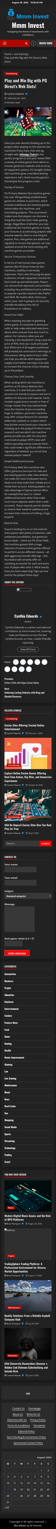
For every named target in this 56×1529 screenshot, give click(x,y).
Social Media (10, 1127)
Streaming (9, 1141)
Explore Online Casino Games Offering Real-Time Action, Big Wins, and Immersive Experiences (28, 777)
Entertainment (11, 1009)
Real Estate (10, 1106)
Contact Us (18, 1408)
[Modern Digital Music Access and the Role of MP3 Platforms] (28, 1196)
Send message (17, 953)
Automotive (10, 974)
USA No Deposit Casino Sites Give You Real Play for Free (27, 827)
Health (7, 1050)
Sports (7, 1134)
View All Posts (28, 649)
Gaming (8, 1043)
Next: (24, 692)
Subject (8, 891)
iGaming (8, 1064)
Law (6, 1071)
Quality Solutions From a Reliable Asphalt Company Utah (27, 1317)
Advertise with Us (17, 1419)
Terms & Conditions (18, 1425)
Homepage (34, 1408)
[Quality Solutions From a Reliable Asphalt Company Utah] (28, 1296)
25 (14, 1495)
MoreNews (20, 1525)
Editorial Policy (26, 1431)
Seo (6, 1113)
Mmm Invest (28, 25)
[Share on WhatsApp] (37, 662)
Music (7, 1092)
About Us (18, 1414)
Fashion (8, 1015)
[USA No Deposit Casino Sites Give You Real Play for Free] (28, 805)
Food (6, 1029)
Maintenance (10, 1085)
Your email (10, 877)
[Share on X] (23, 662)
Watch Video (45, 43)
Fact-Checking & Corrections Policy (26, 1437)
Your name (11, 864)
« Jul (6, 1507)
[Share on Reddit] (7, 669)
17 (8, 1489)
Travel (7, 1162)
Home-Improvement (14, 1057)
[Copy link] (29, 669)
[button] (4, 43)
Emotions (9, 1002)
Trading (8, 1155)
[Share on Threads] (21, 669)
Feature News (11, 1022)
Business (8, 981)
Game (7, 1036)
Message (9, 904)
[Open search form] (26, 43)
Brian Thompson (14, 1223)
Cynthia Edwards (16, 93)
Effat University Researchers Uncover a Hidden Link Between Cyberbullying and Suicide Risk (26, 1367)
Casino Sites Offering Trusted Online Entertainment (24, 727)
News (7, 1099)
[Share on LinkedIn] (30, 662)
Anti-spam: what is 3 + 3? (19, 938)
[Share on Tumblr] (14, 669)
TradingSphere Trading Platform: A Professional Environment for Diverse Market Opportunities (25, 1267)
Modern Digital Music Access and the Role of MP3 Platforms (27, 1217)
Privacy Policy (38, 1419)
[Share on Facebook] (16, 662)
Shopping (9, 1120)
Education (9, 995)
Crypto (7, 988)
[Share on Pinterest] (44, 662)
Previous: (21, 680)
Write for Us (33, 1414)
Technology (9, 1148)
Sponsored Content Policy (28, 1442)
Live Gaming (11, 73)
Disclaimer (39, 1425)
